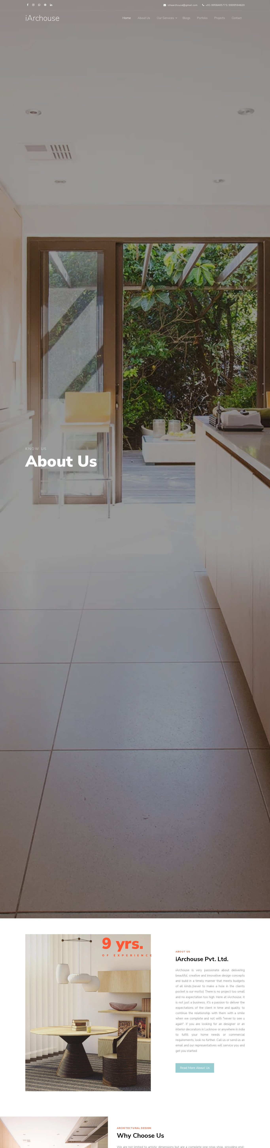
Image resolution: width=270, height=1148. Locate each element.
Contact (237, 18)
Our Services (165, 18)
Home (127, 18)
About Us (144, 18)
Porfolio (202, 18)
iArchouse (42, 18)
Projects (219, 18)
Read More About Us (195, 1068)
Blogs (186, 18)
